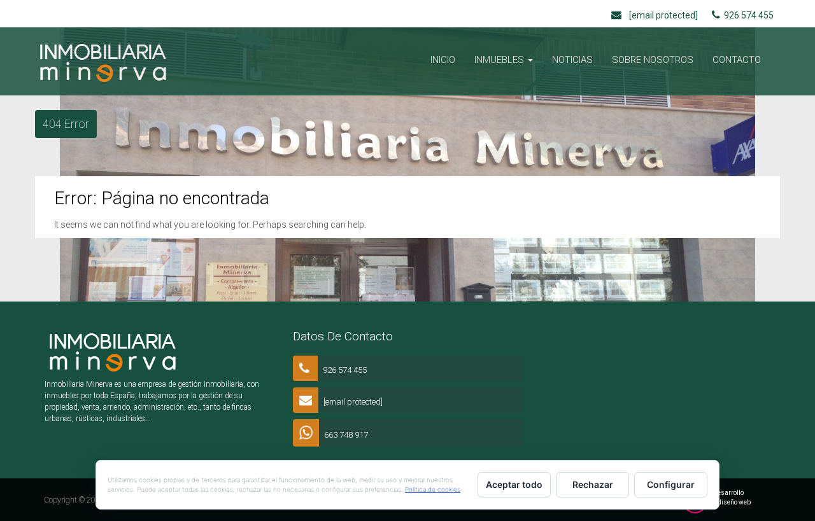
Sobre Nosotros (652, 60)
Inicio (442, 60)
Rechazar (592, 484)
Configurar (671, 484)
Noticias (572, 60)
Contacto (736, 60)
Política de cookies (432, 489)
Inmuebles (500, 60)
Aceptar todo (514, 484)
